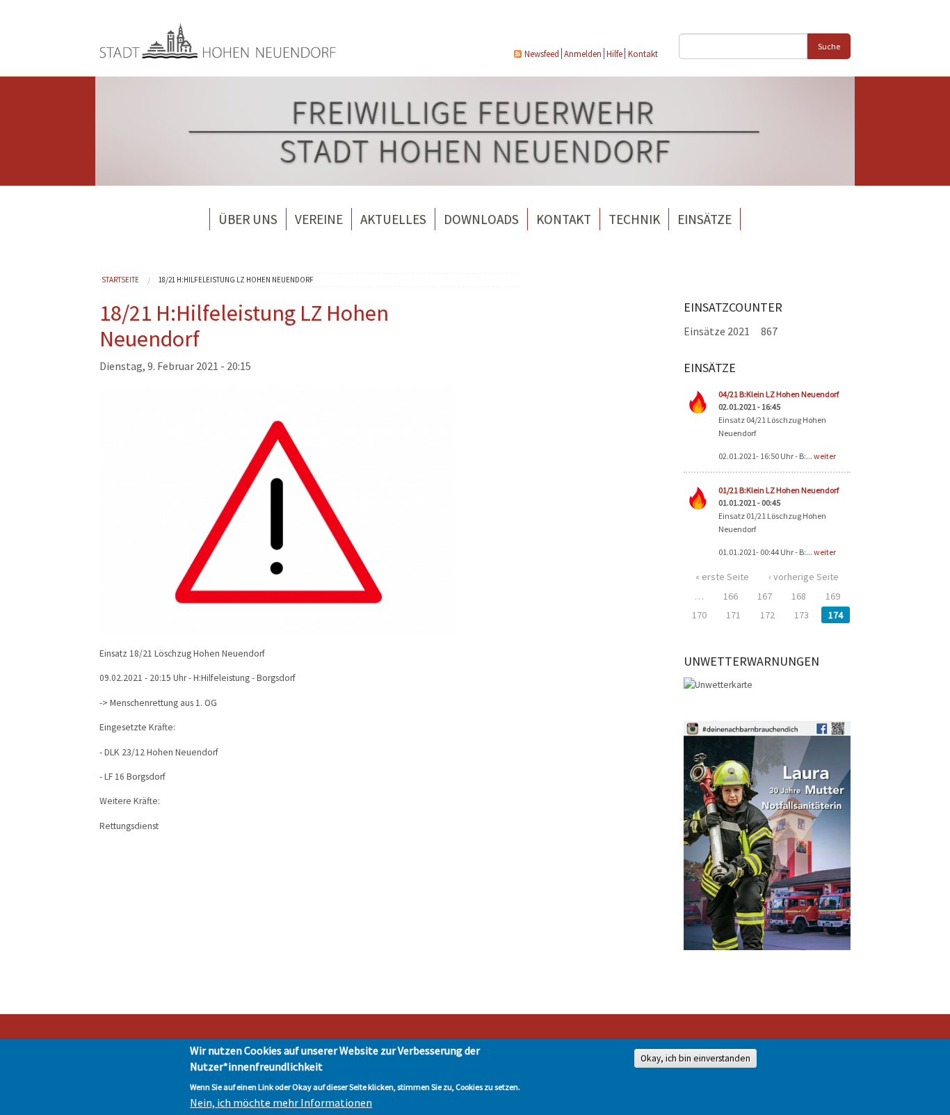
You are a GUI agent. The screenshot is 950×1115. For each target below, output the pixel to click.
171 (733, 615)
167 (764, 596)
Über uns (247, 219)
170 (699, 615)
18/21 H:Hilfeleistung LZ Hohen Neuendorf (236, 279)
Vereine (319, 219)
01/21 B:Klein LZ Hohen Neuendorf (778, 490)
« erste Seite (722, 576)
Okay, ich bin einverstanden (695, 1058)
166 (730, 596)
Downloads (481, 219)
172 (767, 615)
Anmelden (583, 53)
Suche (829, 46)
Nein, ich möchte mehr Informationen (281, 1102)
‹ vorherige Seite (803, 576)
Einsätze (704, 219)
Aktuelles (393, 219)
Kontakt (643, 53)
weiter (825, 456)
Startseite (120, 279)
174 (835, 615)
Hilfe (614, 53)
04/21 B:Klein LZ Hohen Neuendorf (778, 394)
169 (833, 596)
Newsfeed (541, 53)
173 (801, 615)
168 (798, 596)
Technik (634, 219)
